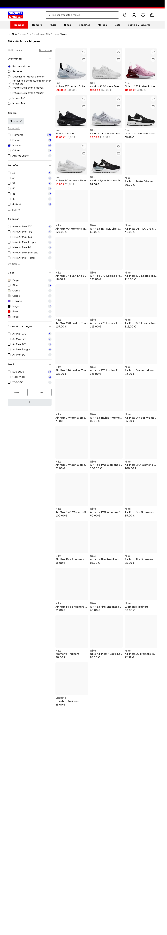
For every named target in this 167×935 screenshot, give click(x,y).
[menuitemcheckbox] (30, 134)
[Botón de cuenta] (133, 15)
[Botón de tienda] (124, 15)
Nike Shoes (39, 34)
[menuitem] (19, 25)
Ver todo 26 (14, 210)
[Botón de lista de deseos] (143, 15)
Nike (29, 34)
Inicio (22, 34)
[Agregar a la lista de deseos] (83, 52)
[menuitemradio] (30, 66)
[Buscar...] (49, 15)
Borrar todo (45, 50)
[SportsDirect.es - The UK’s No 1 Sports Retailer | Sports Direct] (15, 15)
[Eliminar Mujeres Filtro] (20, 121)
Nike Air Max (52, 34)
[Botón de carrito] (152, 15)
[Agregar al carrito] (83, 59)
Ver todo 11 (14, 263)
